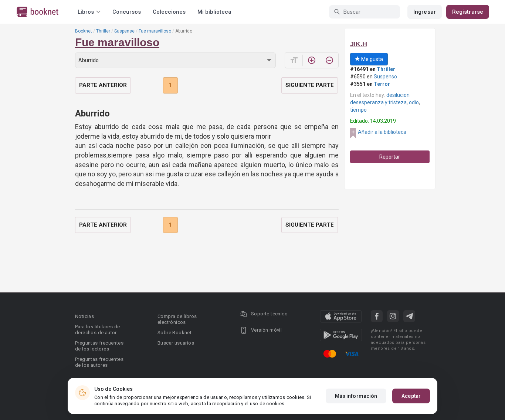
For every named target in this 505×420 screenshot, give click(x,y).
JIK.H (358, 44)
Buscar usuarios (175, 343)
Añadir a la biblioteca (382, 132)
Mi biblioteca (214, 12)
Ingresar (424, 12)
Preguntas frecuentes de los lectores (99, 346)
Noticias (84, 316)
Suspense (124, 31)
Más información (356, 396)
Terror (382, 84)
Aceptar (411, 396)
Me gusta (371, 59)
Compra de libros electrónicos (177, 319)
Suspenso (385, 76)
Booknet (83, 31)
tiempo (358, 110)
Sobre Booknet (174, 332)
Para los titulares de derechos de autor (97, 329)
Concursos (126, 12)
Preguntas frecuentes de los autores (99, 362)
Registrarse (467, 12)
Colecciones (169, 12)
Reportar (389, 157)
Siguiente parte (309, 85)
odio (414, 102)
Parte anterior (103, 85)
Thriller (103, 31)
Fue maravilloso (155, 31)
